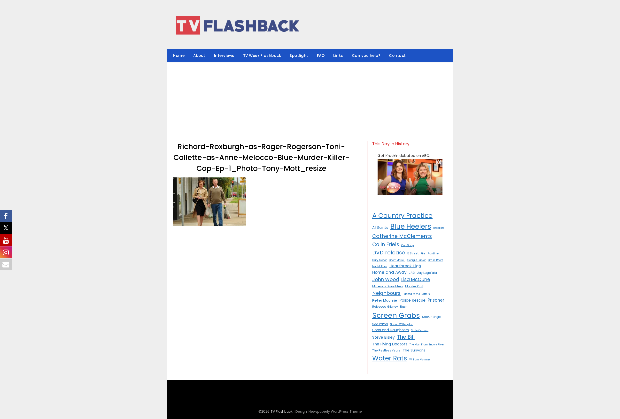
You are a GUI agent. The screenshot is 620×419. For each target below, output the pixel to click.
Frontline (433, 253)
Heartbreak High (405, 266)
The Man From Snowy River (427, 344)
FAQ (321, 55)
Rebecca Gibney (385, 307)
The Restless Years (386, 350)
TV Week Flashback (262, 55)
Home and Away (389, 272)
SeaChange (431, 317)
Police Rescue (412, 300)
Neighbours (386, 293)
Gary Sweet (379, 260)
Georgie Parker (416, 260)
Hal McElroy (379, 266)
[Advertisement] (310, 99)
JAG (412, 273)
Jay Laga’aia (427, 273)
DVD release (388, 252)
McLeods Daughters (387, 286)
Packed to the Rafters (416, 294)
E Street (412, 253)
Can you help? (366, 55)
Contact (397, 55)
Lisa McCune (415, 279)
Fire (423, 253)
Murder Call (414, 286)
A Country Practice (402, 215)
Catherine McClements (402, 236)
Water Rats (389, 358)
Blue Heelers (410, 226)
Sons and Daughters (390, 329)
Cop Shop (407, 245)
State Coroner (419, 330)
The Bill (406, 336)
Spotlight (299, 55)
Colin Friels (385, 244)
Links (338, 55)
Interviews (224, 55)
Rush (404, 307)
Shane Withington (401, 324)
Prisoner (436, 300)
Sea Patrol (380, 324)
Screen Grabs (396, 315)
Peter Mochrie (384, 300)
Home (179, 55)
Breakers (438, 228)
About (199, 55)
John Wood (385, 279)
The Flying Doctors (389, 344)
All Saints (380, 227)
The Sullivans (414, 350)
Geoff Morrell (397, 260)
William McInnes (420, 359)
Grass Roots (435, 260)
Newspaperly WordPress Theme (335, 411)
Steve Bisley (383, 337)
